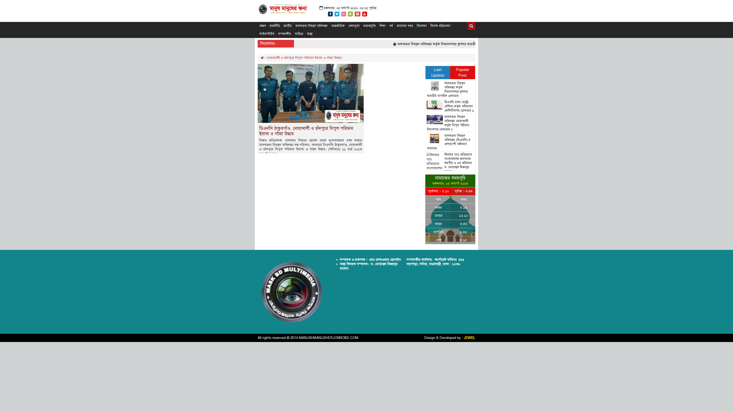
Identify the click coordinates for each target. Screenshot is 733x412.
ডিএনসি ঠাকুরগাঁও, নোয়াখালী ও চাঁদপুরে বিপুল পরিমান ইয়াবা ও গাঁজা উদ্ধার (306, 131)
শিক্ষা (382, 26)
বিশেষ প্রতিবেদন (440, 26)
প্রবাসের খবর (405, 26)
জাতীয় (288, 26)
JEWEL (469, 338)
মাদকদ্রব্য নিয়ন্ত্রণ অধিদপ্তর (311, 26)
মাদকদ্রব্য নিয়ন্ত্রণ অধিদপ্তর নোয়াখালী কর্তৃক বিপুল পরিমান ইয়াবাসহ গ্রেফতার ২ (448, 123)
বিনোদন (422, 26)
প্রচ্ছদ (262, 26)
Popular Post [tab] (462, 72)
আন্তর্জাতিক (338, 26)
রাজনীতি (275, 26)
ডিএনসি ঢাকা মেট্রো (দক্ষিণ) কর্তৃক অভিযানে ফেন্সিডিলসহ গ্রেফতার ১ (459, 106)
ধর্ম (391, 26)
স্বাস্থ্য (310, 34)
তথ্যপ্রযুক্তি (369, 26)
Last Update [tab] (437, 72)
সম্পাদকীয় (284, 34)
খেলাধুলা (354, 26)
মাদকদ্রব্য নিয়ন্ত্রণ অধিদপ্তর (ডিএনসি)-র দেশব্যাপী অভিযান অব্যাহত (449, 142)
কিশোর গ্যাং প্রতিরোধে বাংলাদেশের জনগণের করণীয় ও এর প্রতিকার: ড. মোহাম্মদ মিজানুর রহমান (458, 163)
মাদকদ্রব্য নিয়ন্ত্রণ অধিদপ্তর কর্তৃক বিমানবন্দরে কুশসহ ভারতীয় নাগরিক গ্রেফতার (439, 44)
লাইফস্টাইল (266, 34)
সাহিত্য (299, 34)
